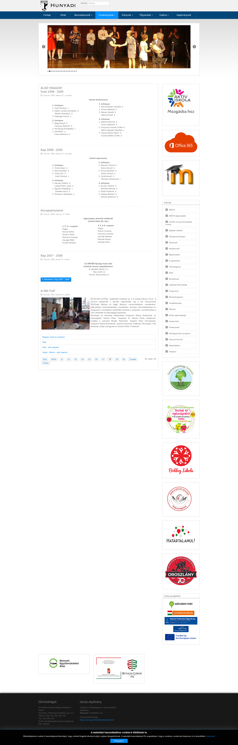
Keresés (84, 3)
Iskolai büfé (174, 321)
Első (45, 359)
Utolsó (45, 363)
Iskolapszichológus (177, 236)
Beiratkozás (174, 279)
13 (76, 359)
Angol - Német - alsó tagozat (54, 352)
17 (103, 359)
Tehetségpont (175, 267)
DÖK (171, 273)
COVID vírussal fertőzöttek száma (179, 223)
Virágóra (172, 351)
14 (82, 359)
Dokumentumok (176, 339)
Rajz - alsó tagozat (50, 347)
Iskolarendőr (174, 249)
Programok (173, 291)
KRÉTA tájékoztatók (177, 216)
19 (117, 359)
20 (124, 359)
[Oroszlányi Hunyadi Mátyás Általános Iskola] (57, 5)
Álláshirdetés (174, 255)
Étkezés (172, 309)
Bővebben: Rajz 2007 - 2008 (56, 279)
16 (96, 359)
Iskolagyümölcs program (179, 333)
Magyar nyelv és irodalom (53, 337)
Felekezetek (174, 327)
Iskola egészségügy (177, 315)
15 (89, 359)
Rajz (44, 342)
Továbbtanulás (175, 303)
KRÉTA (172, 210)
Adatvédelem (174, 345)
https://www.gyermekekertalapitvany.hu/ (97, 720)
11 (62, 359)
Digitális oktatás (175, 230)
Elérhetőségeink (176, 297)
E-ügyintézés (174, 261)
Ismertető (211, 736)
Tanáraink (173, 242)
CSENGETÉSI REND (178, 285)
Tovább (133, 359)
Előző (53, 359)
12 (69, 359)
